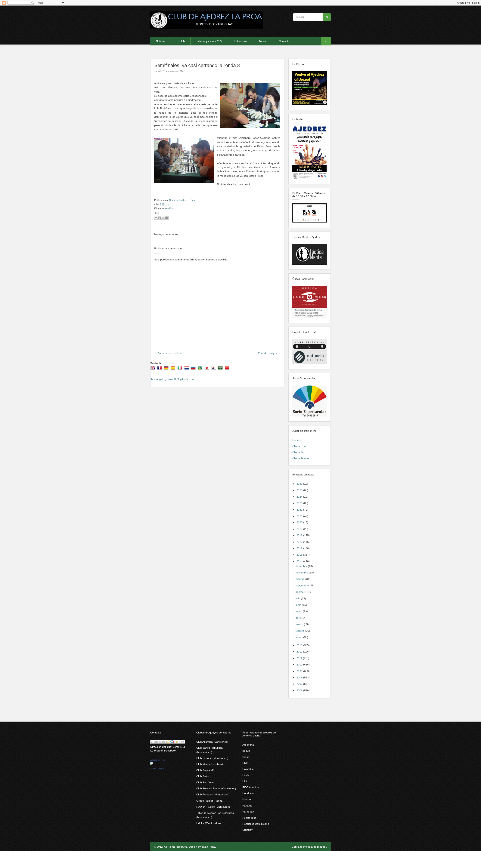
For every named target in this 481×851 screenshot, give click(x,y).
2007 (299, 683)
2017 (299, 541)
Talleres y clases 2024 (209, 41)
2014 (299, 561)
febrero (300, 630)
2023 (299, 503)
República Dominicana (255, 823)
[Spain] (174, 369)
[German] (167, 369)
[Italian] (181, 369)
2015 (299, 554)
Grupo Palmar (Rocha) (209, 800)
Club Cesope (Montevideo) (212, 758)
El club (181, 41)
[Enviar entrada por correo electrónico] (156, 212)
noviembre (302, 572)
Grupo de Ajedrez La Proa (182, 200)
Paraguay (248, 811)
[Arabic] (221, 369)
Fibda (245, 775)
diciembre (302, 566)
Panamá (247, 805)
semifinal (169, 208)
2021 (299, 516)
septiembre (303, 585)
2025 (299, 490)
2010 (299, 664)
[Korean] (214, 369)
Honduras (248, 793)
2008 (299, 677)
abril (298, 617)
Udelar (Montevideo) (208, 823)
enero (299, 637)
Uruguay (247, 829)
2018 (299, 535)
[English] (154, 369)
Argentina (248, 744)
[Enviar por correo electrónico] (156, 218)
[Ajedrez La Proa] (151, 764)
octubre (300, 578)
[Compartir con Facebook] (167, 218)
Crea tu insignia (157, 768)
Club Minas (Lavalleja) (209, 764)
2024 (299, 496)
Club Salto (202, 776)
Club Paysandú (205, 770)
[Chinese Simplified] (228, 369)
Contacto (284, 41)
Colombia (248, 768)
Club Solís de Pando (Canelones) (216, 788)
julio (298, 598)
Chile (245, 762)
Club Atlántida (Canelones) (212, 741)
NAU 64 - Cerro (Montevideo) (213, 806)
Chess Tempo (300, 458)
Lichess (296, 439)
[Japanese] (208, 369)
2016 (299, 548)
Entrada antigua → (269, 353)
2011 (299, 658)
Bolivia (246, 750)
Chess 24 (298, 452)
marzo (300, 624)
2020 (299, 522)
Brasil (245, 756)
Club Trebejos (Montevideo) (212, 794)
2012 (299, 651)
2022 (299, 509)
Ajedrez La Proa (157, 760)
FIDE (245, 781)
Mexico (246, 799)
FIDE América (250, 787)
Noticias (160, 41)
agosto (300, 591)
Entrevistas (240, 41)
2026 (299, 483)
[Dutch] (187, 369)
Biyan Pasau (208, 846)
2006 (299, 690)
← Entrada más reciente (168, 353)
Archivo (263, 41)
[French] (160, 369)
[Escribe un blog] (159, 218)
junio (299, 604)
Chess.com (299, 446)
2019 (299, 528)
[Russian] (194, 369)
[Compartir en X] (163, 218)
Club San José (205, 782)
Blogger (321, 846)
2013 (299, 645)
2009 (299, 671)
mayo (299, 611)
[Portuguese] (201, 369)
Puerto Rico (249, 817)
